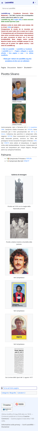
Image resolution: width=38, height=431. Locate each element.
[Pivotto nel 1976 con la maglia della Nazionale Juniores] (19, 190)
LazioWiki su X (7, 51)
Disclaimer (5, 427)
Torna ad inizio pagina (11, 388)
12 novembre (32, 127)
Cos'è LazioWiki (27, 425)
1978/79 (6, 143)
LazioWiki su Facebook (24, 49)
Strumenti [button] (27, 67)
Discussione (11, 67)
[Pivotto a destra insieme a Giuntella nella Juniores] (19, 225)
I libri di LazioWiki (8, 49)
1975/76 (29, 129)
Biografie (13, 393)
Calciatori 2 (21, 393)
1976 (35, 141)
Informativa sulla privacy (10, 425)
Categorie (5, 393)
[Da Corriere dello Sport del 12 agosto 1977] (19, 361)
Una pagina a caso (16, 53)
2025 (20, 19)
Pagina (3, 67)
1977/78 (9, 136)
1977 (32, 132)
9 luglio (15, 19)
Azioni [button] (19, 67)
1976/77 (26, 161)
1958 (2, 129)
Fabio (9, 27)
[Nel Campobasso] (19, 261)
